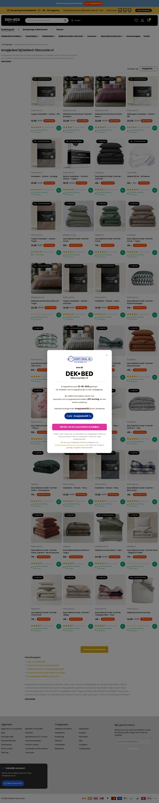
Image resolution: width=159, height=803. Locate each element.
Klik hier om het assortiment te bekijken (79, 426)
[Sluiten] (107, 355)
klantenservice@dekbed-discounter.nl (71, 445)
